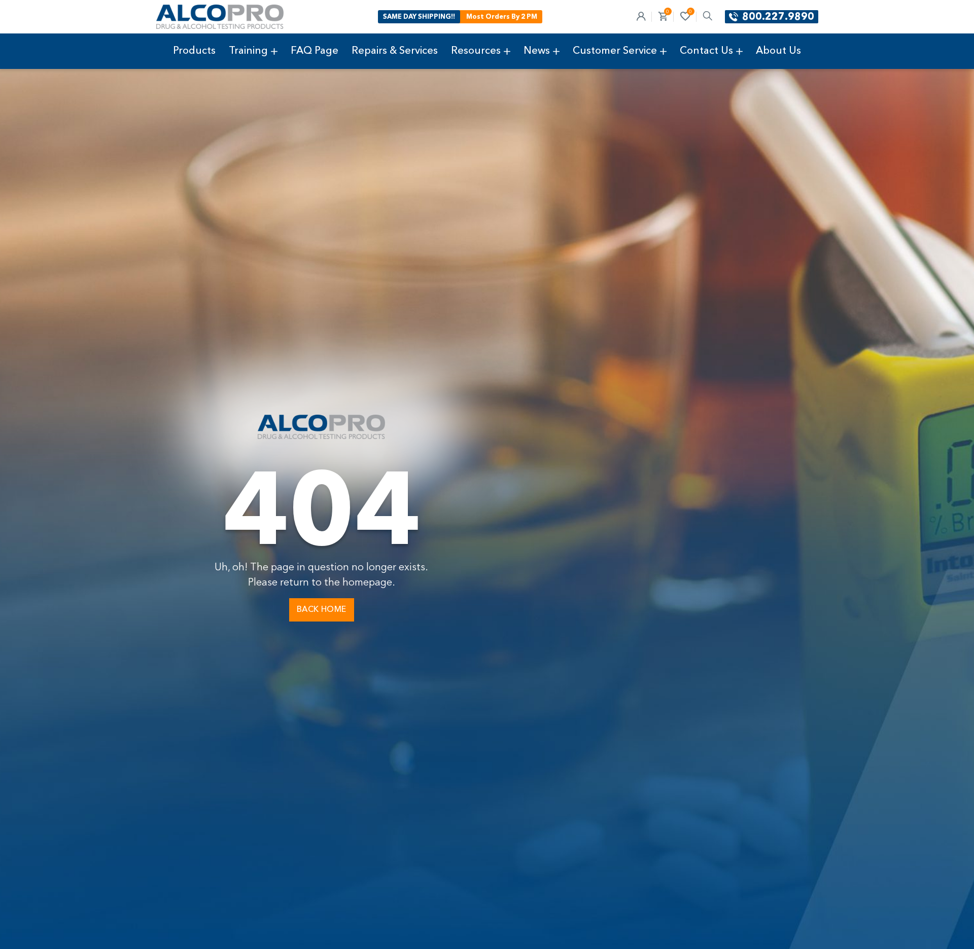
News (537, 51)
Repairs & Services (395, 51)
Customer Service (615, 51)
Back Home (321, 610)
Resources (476, 51)
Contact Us (706, 51)
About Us (778, 51)
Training (248, 51)
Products (194, 51)
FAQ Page (314, 51)
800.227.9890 (778, 17)
